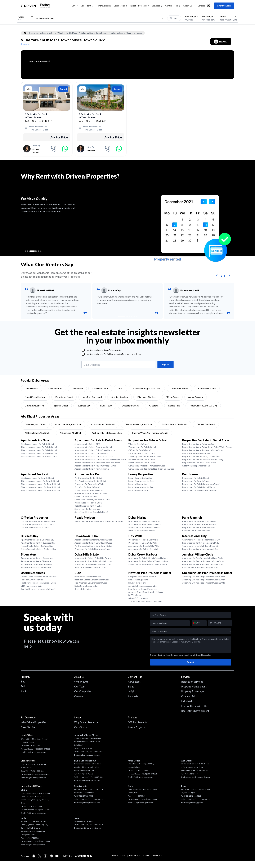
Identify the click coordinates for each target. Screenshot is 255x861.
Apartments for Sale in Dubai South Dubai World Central (100, 459)
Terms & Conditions (118, 855)
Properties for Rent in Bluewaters (36, 564)
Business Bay (83, 405)
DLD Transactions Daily (31, 586)
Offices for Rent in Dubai (86, 496)
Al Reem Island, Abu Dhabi (37, 433)
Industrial (186, 701)
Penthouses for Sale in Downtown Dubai (200, 484)
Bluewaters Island (207, 388)
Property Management (194, 686)
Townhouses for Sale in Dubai (142, 447)
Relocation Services (192, 681)
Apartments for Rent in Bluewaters (37, 558)
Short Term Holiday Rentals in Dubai (91, 512)
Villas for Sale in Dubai (138, 444)
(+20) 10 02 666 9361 (192, 796)
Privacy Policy (134, 855)
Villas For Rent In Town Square (94, 33)
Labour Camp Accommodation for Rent (39, 576)
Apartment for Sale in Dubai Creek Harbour (148, 558)
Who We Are (81, 681)
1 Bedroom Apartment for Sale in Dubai (39, 447)
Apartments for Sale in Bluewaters (37, 561)
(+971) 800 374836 (42, 810)
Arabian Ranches (119, 397)
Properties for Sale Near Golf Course (199, 462)
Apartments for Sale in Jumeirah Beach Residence (97, 462)
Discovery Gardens (146, 397)
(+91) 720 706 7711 (31, 838)
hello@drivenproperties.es (143, 803)
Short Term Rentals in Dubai (87, 509)
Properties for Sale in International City (200, 549)
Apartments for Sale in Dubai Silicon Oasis (94, 456)
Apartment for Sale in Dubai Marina (144, 521)
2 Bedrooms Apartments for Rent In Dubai (40, 484)
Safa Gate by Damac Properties (142, 589)
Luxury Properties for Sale (140, 478)
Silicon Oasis (172, 397)
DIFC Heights (134, 595)
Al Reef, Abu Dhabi (206, 424)
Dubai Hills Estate (179, 388)
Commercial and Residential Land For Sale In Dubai (151, 469)
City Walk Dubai (100, 388)
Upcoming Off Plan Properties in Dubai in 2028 (203, 582)
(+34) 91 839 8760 (138, 796)
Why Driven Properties (33, 722)
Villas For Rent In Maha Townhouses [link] (126, 33)
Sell (82, 6)
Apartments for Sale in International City (201, 546)
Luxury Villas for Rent (138, 490)
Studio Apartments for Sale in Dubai (37, 444)
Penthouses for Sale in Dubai (141, 453)
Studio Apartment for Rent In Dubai (37, 478)
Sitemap (146, 855)
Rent (88, 6)
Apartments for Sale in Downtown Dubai (93, 447)
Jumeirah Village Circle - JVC (147, 388)
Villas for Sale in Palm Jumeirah (196, 530)
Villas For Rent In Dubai (67, 33)
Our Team (79, 686)
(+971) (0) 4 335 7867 (139, 770)
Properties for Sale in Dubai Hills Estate (93, 564)
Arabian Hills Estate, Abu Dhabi (107, 433)
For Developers (104, 6)
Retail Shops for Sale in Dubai (141, 459)
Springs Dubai (61, 405)
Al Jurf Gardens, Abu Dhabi (68, 424)
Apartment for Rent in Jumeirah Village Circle (203, 561)
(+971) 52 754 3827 (85, 821)
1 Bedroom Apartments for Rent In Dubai (40, 481)
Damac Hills (174, 405)
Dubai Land (77, 388)
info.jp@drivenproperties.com (90, 828)
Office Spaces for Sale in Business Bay (38, 549)
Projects (142, 6)
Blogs (131, 686)
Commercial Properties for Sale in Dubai (146, 465)
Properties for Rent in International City (200, 543)
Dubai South (106, 405)
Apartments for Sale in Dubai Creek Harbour (95, 450)
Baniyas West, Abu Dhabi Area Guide (150, 433)
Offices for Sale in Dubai (139, 450)
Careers (201, 6)
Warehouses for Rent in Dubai (88, 502)
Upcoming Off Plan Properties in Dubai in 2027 (203, 579)
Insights (132, 691)
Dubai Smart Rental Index (86, 586)
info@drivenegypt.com (194, 803)
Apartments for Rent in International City (201, 539)
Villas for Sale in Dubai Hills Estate (90, 567)
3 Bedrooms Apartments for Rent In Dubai (40, 487)
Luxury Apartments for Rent (141, 487)
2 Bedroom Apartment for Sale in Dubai (39, 450)
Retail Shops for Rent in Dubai (88, 506)
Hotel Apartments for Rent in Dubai (91, 493)
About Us (187, 6)
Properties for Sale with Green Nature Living (202, 459)
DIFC (120, 388)
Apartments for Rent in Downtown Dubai (93, 539)
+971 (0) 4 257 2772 (85, 774)
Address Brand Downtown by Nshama (145, 592)
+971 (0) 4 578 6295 (85, 748)
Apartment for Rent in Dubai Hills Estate (93, 561)
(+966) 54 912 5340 (85, 796)
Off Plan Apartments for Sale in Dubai (38, 521)
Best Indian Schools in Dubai (88, 576)
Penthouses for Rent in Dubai (88, 478)
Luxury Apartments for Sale (141, 481)
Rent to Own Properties (32, 579)
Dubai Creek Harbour (35, 397)
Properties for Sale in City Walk (142, 543)
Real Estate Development (195, 710)
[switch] (174, 18)
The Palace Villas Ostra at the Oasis (145, 601)
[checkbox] (83, 350)
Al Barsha (153, 405)
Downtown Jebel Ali (34, 405)
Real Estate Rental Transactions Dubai (38, 582)
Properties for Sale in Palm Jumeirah (198, 527)
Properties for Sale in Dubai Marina (198, 444)
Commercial (119, 6)
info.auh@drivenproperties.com (198, 777)
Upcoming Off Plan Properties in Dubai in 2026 (203, 576)
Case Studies (28, 727)
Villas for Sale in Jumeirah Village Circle (200, 567)
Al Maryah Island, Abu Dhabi (138, 424)
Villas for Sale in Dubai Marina (141, 530)
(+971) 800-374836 (42, 749)
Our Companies (82, 691)
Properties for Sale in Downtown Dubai (92, 549)
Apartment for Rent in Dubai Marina (144, 524)
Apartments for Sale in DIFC (87, 444)
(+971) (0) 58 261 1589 (33, 806)
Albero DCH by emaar (138, 598)
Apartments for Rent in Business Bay (38, 543)
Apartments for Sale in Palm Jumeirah (92, 469)
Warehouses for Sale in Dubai (141, 462)
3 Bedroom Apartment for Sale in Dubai (39, 453)
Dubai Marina (31, 388)
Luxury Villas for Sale (137, 484)
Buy (73, 6)
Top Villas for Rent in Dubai (87, 487)
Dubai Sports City (130, 405)
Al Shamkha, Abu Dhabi (71, 433)
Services (156, 6)
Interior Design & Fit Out (194, 706)
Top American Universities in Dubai (91, 582)
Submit (190, 662)
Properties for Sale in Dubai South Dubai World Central (207, 447)
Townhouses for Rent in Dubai (89, 490)
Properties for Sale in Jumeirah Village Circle (202, 450)
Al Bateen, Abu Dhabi (35, 424)
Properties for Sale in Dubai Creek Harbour (147, 564)
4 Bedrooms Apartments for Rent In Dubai (40, 490)
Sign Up (165, 364)
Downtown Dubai (64, 397)
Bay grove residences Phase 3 (142, 576)
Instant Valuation (224, 6)
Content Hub (171, 6)
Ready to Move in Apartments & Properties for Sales (99, 521)
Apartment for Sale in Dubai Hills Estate (93, 558)
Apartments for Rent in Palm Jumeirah (199, 524)
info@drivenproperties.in (35, 845)
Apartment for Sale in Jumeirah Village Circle (202, 558)
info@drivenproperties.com (36, 752)
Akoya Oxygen (195, 397)
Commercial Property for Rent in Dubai (92, 499)
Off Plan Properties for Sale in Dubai (37, 524)
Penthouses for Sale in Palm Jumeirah (199, 490)
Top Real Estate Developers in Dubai (37, 589)
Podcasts (133, 696)
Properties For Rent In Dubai (41, 33)
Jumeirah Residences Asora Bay (143, 586)
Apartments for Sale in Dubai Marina (91, 453)
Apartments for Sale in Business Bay (37, 539)
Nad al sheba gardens (138, 579)
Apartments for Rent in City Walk (143, 546)
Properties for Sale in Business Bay (37, 546)
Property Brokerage (192, 691)
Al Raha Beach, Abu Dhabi (174, 424)
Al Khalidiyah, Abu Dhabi (103, 424)
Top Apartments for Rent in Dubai (90, 481)
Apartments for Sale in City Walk (143, 549)
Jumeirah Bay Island (92, 397)
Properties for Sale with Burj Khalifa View (201, 456)
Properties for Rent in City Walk (89, 484)
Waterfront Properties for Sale (196, 465)
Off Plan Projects (137, 722)
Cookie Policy (157, 855)
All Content (134, 681)
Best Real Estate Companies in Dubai (92, 579)
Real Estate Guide (83, 589)
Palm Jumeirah (55, 388)
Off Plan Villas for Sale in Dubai (35, 527)
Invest (133, 6)
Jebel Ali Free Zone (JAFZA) (203, 405)
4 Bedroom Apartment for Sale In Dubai (39, 456)
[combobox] (25, 18)
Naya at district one (137, 582)
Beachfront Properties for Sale (196, 453)
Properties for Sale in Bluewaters (36, 567)
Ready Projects (136, 727)
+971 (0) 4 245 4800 (32, 745)
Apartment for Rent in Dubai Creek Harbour (148, 561)
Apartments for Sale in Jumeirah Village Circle (95, 465)
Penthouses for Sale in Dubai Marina (198, 487)
